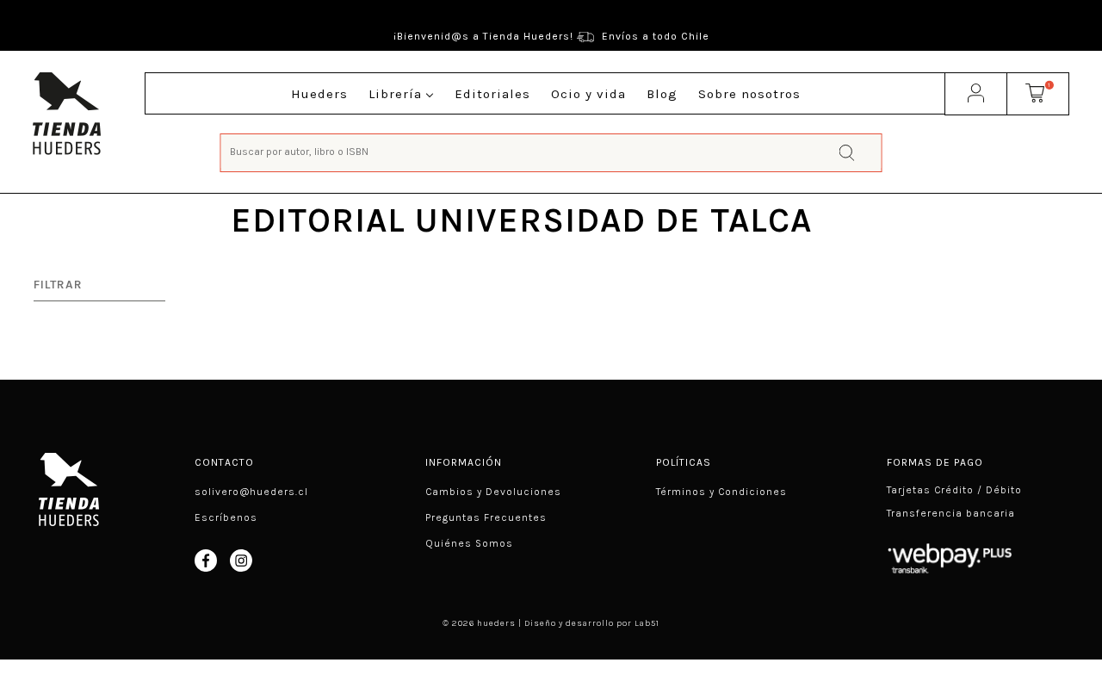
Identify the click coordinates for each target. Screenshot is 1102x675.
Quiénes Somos (469, 543)
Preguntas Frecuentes (486, 517)
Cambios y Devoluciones (493, 492)
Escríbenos (226, 517)
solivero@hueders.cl (251, 492)
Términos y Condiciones (721, 492)
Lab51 (647, 623)
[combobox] (551, 151)
